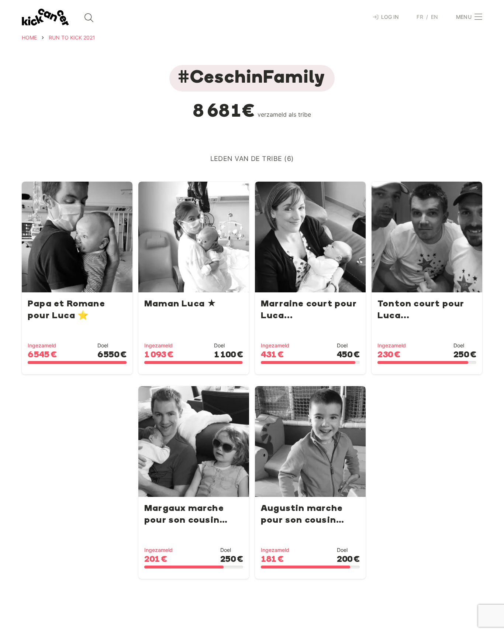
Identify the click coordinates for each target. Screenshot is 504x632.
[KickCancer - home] (45, 17)
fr (420, 17)
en (434, 17)
